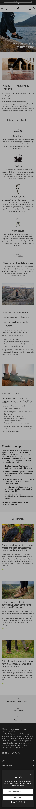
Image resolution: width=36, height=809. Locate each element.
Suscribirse (18, 797)
